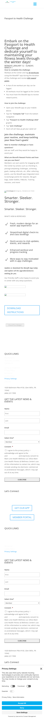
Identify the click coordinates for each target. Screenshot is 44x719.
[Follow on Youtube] (29, 499)
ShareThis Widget (15, 325)
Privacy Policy (9, 370)
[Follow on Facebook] (15, 499)
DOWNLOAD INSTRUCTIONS (15, 310)
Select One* (9, 438)
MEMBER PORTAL (22, 517)
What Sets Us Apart (12, 360)
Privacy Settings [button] (10, 378)
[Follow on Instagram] (24, 499)
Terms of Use (13, 456)
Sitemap (7, 381)
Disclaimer (8, 373)
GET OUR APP (22, 508)
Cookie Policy (9, 376)
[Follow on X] (20, 499)
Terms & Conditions (12, 367)
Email (6, 428)
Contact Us (8, 363)
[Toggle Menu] (35, 4)
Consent (8, 447)
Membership (9, 357)
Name (6, 409)
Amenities (8, 535)
